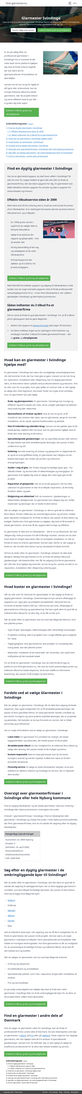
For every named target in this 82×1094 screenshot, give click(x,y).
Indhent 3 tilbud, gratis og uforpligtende (54, 30)
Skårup (11, 915)
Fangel (11, 920)
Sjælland (46, 1035)
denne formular (41, 325)
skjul (30, 124)
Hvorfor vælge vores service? (23, 30)
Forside (44, 1092)
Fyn (32, 1035)
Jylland (23, 1035)
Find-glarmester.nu (16, 3)
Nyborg (11, 900)
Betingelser (75, 1092)
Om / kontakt (53, 1092)
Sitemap (66, 1092)
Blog (60, 1092)
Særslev (11, 910)
